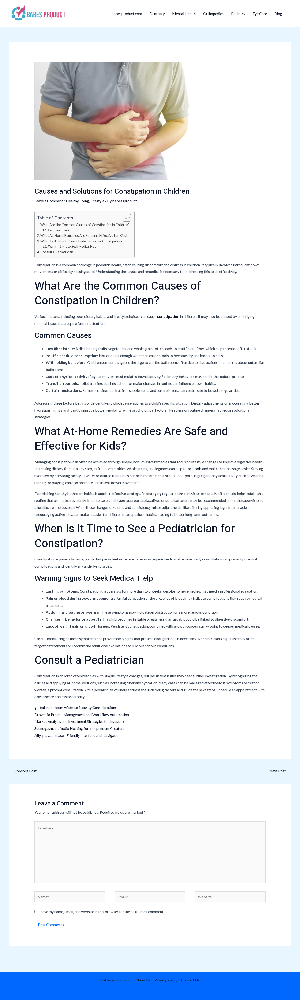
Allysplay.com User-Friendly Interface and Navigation (77, 735)
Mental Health (184, 13)
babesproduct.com (126, 13)
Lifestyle (97, 200)
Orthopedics (213, 13)
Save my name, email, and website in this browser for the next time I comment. (102, 911)
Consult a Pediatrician (56, 252)
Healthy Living (77, 200)
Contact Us (190, 980)
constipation (168, 316)
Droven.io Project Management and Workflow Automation (81, 714)
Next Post (279, 771)
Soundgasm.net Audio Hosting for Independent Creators (79, 728)
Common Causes (59, 230)
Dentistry (157, 13)
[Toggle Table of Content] (124, 218)
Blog (278, 13)
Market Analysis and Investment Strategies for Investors (79, 721)
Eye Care (260, 13)
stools (197, 468)
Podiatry (238, 13)
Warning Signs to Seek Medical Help (72, 246)
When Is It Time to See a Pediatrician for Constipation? (81, 241)
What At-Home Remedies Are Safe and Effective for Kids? (84, 235)
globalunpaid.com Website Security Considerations (75, 707)
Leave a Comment (48, 200)
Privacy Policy (165, 980)
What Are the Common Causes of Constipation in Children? (85, 225)
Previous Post (23, 771)
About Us (143, 980)
